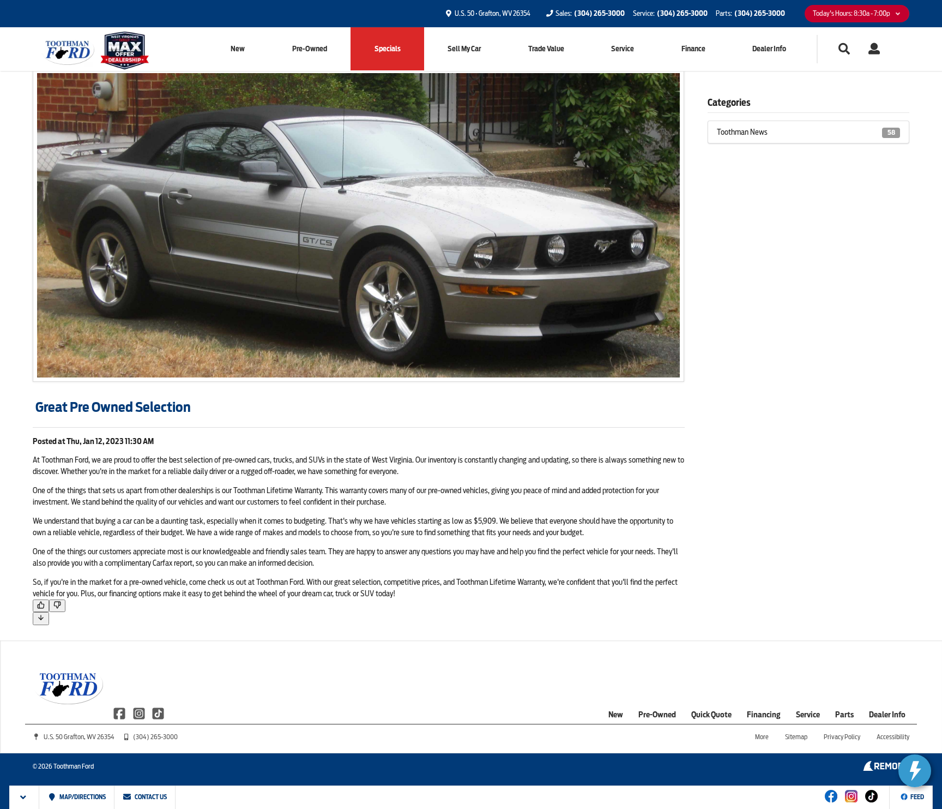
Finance (693, 49)
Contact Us (150, 797)
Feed (917, 797)
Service (622, 49)
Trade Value (546, 49)
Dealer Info (769, 49)
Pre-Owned (309, 49)
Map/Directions (82, 797)
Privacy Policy (842, 737)
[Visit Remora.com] (886, 768)
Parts (844, 714)
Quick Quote (711, 714)
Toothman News (806, 132)
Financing (764, 714)
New (238, 49)
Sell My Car (464, 49)
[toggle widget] (914, 770)
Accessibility (893, 737)
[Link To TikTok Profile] (158, 712)
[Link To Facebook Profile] (120, 712)
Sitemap (796, 737)
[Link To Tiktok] (871, 803)
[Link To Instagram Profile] (139, 712)
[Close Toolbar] (24, 797)
